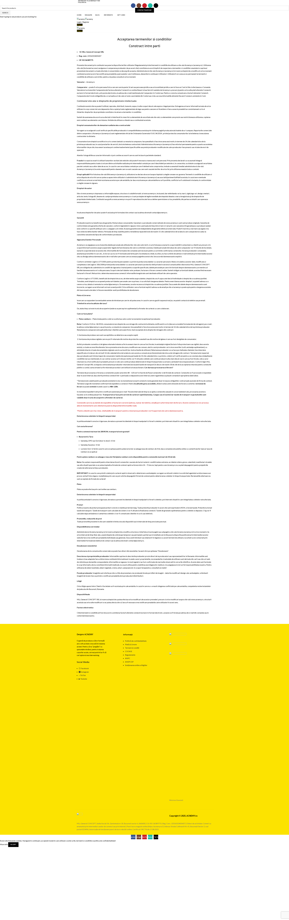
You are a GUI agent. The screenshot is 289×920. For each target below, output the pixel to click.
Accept (13, 844)
